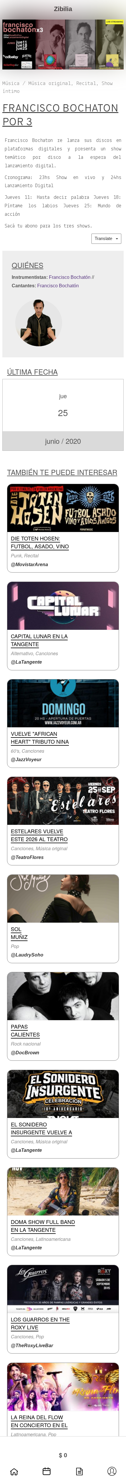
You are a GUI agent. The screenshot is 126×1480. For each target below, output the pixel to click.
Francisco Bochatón (70, 277)
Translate (105, 238)
